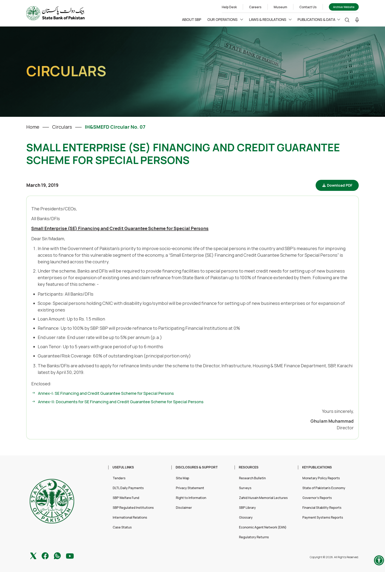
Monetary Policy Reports (321, 478)
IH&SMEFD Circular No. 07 (115, 126)
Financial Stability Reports (321, 507)
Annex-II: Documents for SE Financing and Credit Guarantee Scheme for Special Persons (121, 401)
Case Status (122, 527)
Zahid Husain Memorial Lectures (263, 498)
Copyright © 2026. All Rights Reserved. (334, 557)
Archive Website (344, 7)
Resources (248, 467)
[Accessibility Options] (379, 560)
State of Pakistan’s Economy (323, 488)
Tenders (119, 478)
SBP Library (247, 507)
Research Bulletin (252, 478)
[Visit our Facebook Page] (45, 555)
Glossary (246, 517)
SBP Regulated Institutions (133, 507)
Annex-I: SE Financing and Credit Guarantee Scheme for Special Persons (106, 393)
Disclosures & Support (197, 467)
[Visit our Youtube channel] (70, 556)
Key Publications (317, 467)
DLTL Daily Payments (128, 488)
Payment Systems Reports (322, 517)
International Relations (130, 517)
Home (32, 126)
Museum (280, 7)
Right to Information (191, 498)
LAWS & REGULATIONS (268, 19)
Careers (255, 7)
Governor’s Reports (317, 498)
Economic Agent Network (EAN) (263, 527)
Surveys (245, 488)
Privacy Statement (190, 488)
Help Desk (229, 7)
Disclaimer (184, 507)
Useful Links (123, 467)
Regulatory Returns (254, 537)
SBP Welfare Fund (126, 498)
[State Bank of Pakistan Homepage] (55, 13)
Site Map (182, 478)
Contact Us (308, 7)
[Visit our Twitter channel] (33, 555)
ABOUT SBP (191, 19)
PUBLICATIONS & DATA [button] (316, 19)
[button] (357, 19)
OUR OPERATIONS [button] (222, 19)
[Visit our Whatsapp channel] (57, 555)
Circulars (62, 126)
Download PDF (339, 185)
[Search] (347, 19)
